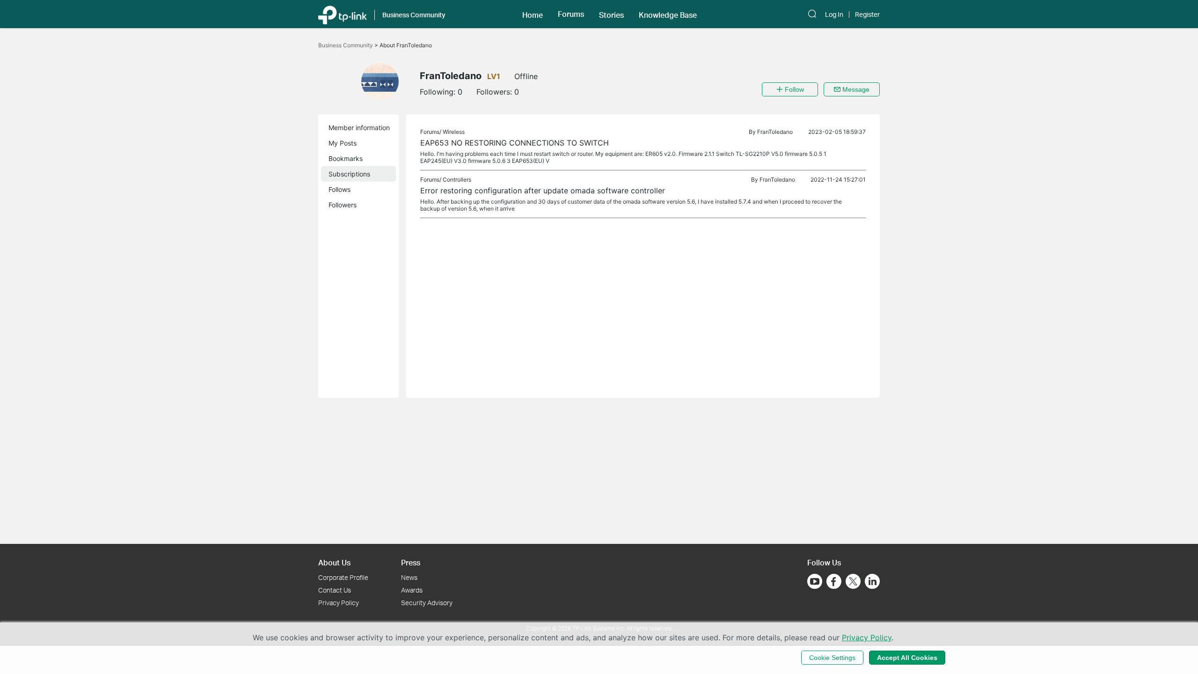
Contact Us (334, 590)
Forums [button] (571, 14)
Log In (834, 14)
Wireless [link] (454, 131)
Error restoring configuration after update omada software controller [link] (542, 190)
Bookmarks (346, 158)
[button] (532, 14)
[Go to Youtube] (814, 581)
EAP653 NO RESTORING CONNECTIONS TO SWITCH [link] (514, 142)
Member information (359, 128)
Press (410, 562)
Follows (340, 189)
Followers (343, 205)
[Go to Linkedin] (872, 581)
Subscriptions (349, 174)
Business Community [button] (414, 15)
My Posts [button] (343, 143)
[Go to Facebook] (833, 581)
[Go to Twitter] (853, 582)
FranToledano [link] (775, 131)
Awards (412, 590)
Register (867, 14)
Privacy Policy (338, 603)
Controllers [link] (457, 179)
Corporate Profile (343, 577)
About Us (334, 562)
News (409, 577)
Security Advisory (427, 603)
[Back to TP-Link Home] (342, 14)
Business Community (346, 45)
